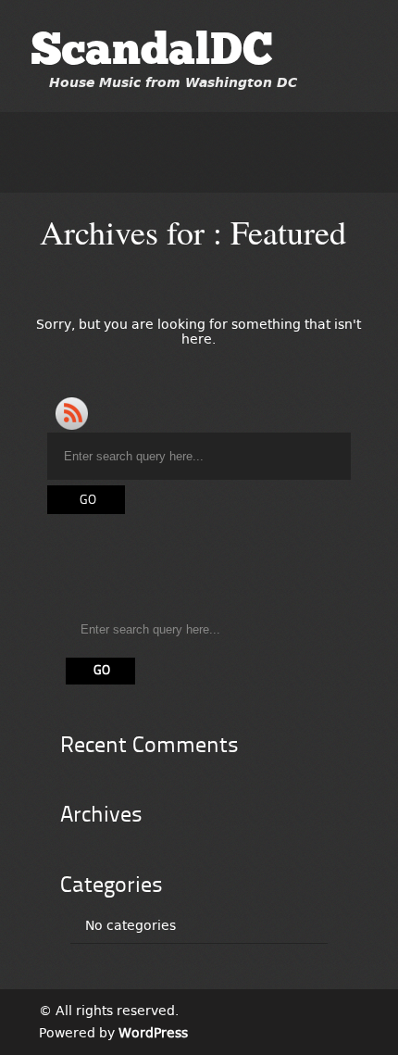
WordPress (153, 1032)
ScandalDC (152, 53)
